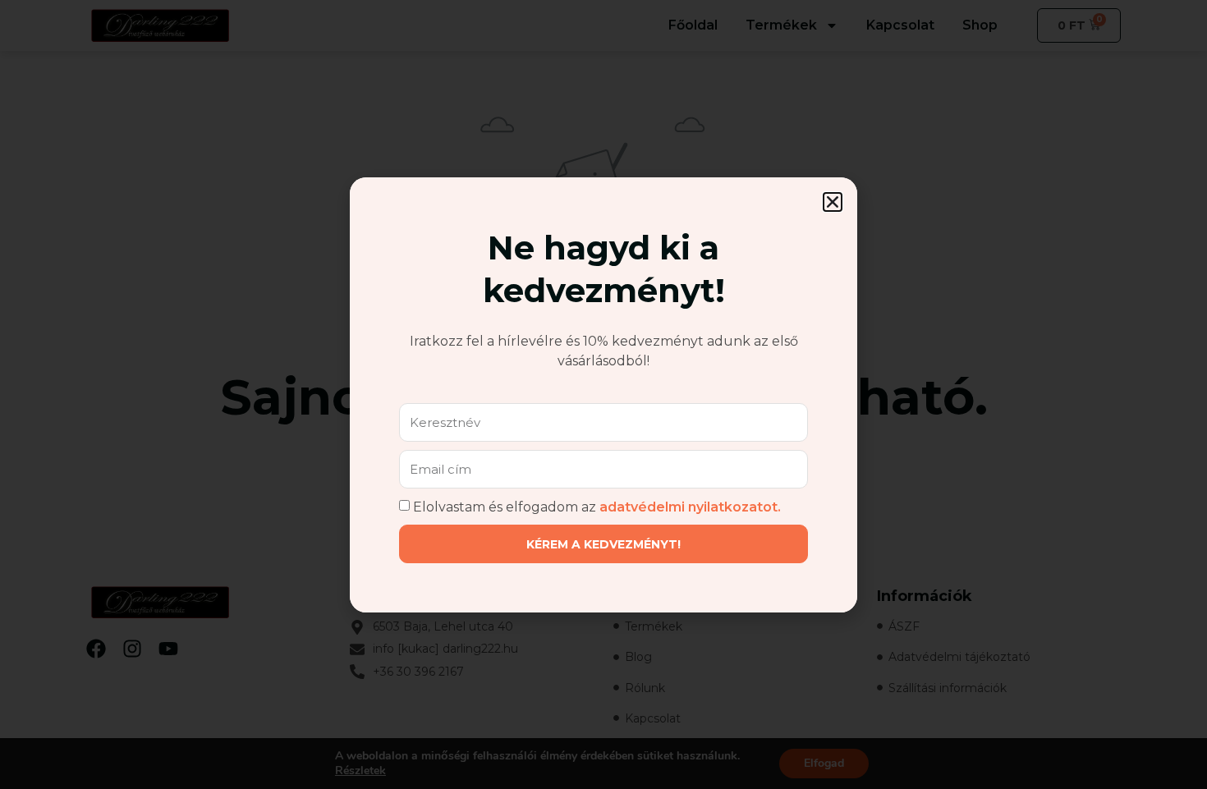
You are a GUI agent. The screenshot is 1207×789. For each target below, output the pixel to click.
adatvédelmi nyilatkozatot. (690, 506)
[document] (603, 394)
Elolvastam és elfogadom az (597, 506)
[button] (832, 202)
